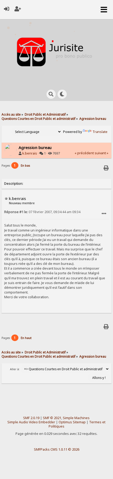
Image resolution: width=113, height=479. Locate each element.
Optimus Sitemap (72, 422)
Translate (100, 132)
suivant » (101, 153)
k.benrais (29, 153)
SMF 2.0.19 (31, 418)
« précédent (84, 153)
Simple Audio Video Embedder (31, 422)
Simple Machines (76, 418)
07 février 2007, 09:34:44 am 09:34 (42, 212)
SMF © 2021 (52, 418)
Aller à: (15, 369)
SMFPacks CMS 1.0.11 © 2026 (56, 449)
